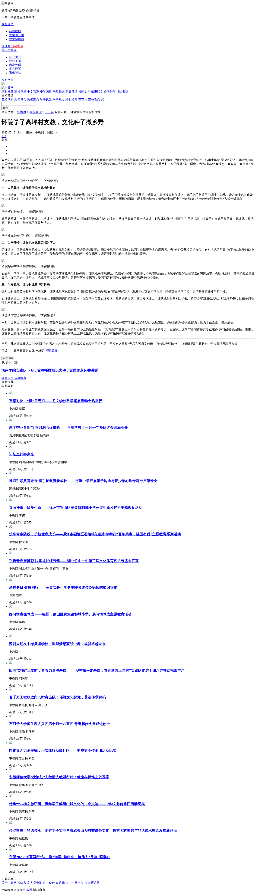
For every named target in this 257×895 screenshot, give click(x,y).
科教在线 (15, 31)
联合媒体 (8, 24)
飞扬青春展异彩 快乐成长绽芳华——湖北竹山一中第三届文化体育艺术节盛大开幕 (74, 561)
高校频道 (36, 112)
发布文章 (8, 79)
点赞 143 (8, 358)
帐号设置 (15, 68)
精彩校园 (71, 99)
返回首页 (8, 378)
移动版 (6, 46)
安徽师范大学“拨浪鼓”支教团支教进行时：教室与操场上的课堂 (59, 777)
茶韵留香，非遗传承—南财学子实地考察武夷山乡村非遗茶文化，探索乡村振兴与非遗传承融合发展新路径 (93, 830)
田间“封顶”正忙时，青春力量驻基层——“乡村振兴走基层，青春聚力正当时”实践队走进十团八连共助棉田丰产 (97, 670)
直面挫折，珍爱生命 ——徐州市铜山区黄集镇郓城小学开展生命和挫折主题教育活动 (75, 508)
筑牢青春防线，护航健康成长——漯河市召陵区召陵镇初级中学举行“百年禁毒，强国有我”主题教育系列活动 (95, 534)
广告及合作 (76, 882)
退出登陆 (15, 72)
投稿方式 (23, 882)
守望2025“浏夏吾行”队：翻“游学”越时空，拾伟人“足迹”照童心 (59, 857)
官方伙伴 (49, 882)
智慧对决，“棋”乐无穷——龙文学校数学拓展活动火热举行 (55, 401)
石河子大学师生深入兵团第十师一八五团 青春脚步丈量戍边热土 (59, 724)
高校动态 (8, 99)
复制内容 (61, 112)
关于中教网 (9, 882)
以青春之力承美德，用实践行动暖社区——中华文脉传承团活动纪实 (62, 750)
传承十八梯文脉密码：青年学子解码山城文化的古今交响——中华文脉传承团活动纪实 (77, 804)
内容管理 (15, 65)
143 (4, 136)
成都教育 (20, 378)
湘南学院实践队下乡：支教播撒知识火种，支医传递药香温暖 (50, 370)
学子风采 (46, 99)
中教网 (21, 112)
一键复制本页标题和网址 (83, 112)
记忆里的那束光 (21, 454)
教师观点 (33, 99)
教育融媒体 (16, 39)
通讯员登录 (9, 50)
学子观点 (59, 99)
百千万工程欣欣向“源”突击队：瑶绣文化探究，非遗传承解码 (57, 697)
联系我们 (62, 882)
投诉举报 (51, 350)
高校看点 (94, 99)
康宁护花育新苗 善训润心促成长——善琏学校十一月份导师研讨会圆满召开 (68, 427)
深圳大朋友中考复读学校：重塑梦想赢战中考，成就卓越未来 (57, 644)
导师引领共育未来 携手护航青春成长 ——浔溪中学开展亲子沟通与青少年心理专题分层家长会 (83, 481)
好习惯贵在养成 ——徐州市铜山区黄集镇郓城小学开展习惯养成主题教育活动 (70, 614)
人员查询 (36, 882)
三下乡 (82, 99)
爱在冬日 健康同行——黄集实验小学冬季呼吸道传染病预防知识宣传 (63, 587)
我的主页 (15, 61)
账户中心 (15, 57)
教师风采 (20, 99)
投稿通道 (17, 46)
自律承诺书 (91, 882)
